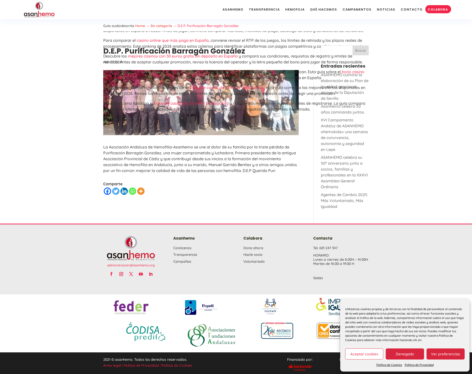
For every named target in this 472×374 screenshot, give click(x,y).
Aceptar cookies (364, 354)
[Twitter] (115, 191)
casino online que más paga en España (173, 40)
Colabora (438, 9)
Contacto (412, 9)
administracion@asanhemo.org (131, 265)
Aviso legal (112, 365)
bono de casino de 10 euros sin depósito (227, 87)
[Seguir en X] (131, 274)
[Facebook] (107, 191)
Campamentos (356, 9)
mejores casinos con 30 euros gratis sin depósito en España (183, 56)
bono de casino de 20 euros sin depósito (191, 103)
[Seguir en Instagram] (121, 274)
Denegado (405, 354)
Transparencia (264, 9)
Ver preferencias (445, 354)
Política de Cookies (389, 365)
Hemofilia (295, 9)
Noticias (386, 9)
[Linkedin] (124, 191)
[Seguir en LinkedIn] (151, 274)
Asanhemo (232, 9)
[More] (141, 191)
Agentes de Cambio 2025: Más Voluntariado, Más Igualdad (344, 200)
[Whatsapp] (132, 191)
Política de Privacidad (419, 365)
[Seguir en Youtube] (141, 274)
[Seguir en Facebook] (111, 274)
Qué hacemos (323, 9)
